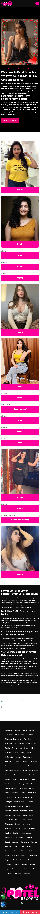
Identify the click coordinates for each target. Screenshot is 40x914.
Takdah (7, 779)
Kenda (7, 793)
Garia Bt (16, 851)
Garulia (24, 761)
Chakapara (32, 851)
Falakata (26, 860)
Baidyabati (8, 837)
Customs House (28, 797)
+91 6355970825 (10, 912)
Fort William (27, 739)
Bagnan (23, 855)
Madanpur (15, 842)
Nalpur (33, 748)
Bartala (34, 779)
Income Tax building (26, 811)
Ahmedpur (16, 775)
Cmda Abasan (32, 855)
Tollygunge (16, 761)
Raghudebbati (9, 860)
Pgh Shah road (31, 743)
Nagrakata (8, 730)
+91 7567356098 (30, 912)
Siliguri (26, 748)
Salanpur (18, 757)
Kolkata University (11, 743)
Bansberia (8, 784)
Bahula (25, 828)
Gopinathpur (9, 820)
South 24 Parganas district (22, 833)
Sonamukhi (8, 864)
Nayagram (16, 815)
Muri (22, 735)
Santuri (7, 842)
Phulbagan (15, 855)
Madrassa (17, 828)
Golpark (17, 864)
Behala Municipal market (13, 770)
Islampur (8, 752)
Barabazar (31, 802)
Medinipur (17, 730)
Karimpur (8, 815)
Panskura (15, 869)
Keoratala (34, 784)
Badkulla (19, 860)
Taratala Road (31, 793)
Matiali (15, 811)
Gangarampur (27, 757)
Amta (25, 770)
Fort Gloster (26, 824)
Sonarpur (32, 828)
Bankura (27, 806)
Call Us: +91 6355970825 (10, 120)
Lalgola (28, 752)
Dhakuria (24, 851)
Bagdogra (30, 837)
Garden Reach (33, 770)
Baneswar (30, 735)
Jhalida (24, 775)
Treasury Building (19, 802)
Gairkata (22, 793)
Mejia (31, 815)
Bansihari (8, 775)
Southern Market (19, 837)
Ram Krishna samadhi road (13, 766)
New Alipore (33, 775)
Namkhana (17, 797)
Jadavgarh (8, 802)
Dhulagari (15, 779)
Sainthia (31, 730)
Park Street (17, 873)
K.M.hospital (9, 757)
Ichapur (21, 743)
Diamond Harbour (10, 788)
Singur (17, 820)
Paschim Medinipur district (14, 806)
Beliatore (8, 811)
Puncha (7, 748)
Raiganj (23, 820)
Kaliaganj (34, 842)
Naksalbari (26, 873)
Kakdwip (32, 864)
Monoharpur (9, 824)
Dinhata (27, 766)
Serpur (7, 869)
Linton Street (23, 788)
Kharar (25, 730)
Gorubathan (8, 735)
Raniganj (8, 761)
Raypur (17, 735)
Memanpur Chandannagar (13, 739)
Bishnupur (8, 828)
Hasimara (15, 793)
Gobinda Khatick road (27, 869)
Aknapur (24, 815)
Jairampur (8, 873)
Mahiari (7, 855)
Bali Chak (25, 864)
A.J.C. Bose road (18, 752)
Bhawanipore (25, 842)
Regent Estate (24, 779)
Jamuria (28, 846)
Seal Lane (8, 797)
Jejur (16, 846)
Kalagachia (8, 846)
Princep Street (17, 748)
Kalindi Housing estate (21, 784)
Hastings (8, 833)
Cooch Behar (33, 761)
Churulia (17, 824)
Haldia (30, 820)
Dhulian (31, 788)
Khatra (22, 846)
